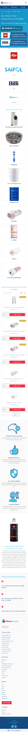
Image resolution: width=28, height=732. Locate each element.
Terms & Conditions (14, 722)
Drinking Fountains (6, 637)
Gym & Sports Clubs (6, 667)
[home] (6, 3)
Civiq (3, 686)
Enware (3, 690)
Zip (2, 684)
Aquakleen (4, 696)
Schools (3, 677)
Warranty (14, 723)
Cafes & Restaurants (6, 665)
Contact (4, 711)
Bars (3, 661)
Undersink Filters (6, 643)
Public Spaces (5, 675)
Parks (3, 673)
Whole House (5, 653)
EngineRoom (17, 730)
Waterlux (4, 694)
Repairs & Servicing (6, 713)
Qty (4, 314)
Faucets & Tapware (6, 649)
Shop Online (7, 11)
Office (3, 671)
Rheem (3, 692)
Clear (24, 292)
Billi (3, 688)
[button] (25, 2)
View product (13, 309)
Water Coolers (5, 647)
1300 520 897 (5, 627)
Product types (6, 632)
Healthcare (4, 669)
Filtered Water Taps (6, 635)
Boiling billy (4, 698)
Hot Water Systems (6, 651)
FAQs (14, 720)
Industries (5, 657)
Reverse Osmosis (6, 639)
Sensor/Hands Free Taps (7, 641)
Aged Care (4, 659)
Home (2, 11)
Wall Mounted (5, 645)
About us (4, 710)
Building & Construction (7, 663)
